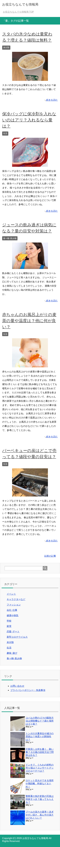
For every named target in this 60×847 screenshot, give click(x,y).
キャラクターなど (16, 599)
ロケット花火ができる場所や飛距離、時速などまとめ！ (40, 783)
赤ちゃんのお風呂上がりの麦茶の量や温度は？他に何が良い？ (29, 320)
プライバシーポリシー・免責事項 (27, 690)
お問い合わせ (17, 686)
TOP (18, 12)
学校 (9, 621)
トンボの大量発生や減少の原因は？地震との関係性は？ (40, 736)
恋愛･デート (13, 631)
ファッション (14, 604)
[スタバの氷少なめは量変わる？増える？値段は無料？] (30, 78)
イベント (11, 594)
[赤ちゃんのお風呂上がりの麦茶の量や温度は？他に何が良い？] (30, 365)
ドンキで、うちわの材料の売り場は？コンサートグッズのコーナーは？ (40, 768)
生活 (5, 133)
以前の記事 (50, 556)
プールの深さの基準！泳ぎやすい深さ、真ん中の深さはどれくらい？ (40, 815)
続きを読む (52, 100)
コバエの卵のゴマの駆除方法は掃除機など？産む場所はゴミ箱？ (40, 721)
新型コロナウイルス (17, 637)
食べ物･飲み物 (9, 238)
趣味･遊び (12, 653)
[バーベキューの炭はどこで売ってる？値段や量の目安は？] (30, 494)
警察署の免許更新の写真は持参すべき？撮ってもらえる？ (40, 799)
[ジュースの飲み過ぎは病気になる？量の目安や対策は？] (30, 266)
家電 (9, 626)
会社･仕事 (12, 610)
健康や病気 (12, 615)
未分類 (6, 47)
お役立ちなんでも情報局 (20, 4)
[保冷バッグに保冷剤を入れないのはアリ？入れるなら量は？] (30, 164)
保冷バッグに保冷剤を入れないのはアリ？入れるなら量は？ (29, 120)
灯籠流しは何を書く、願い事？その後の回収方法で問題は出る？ (40, 752)
